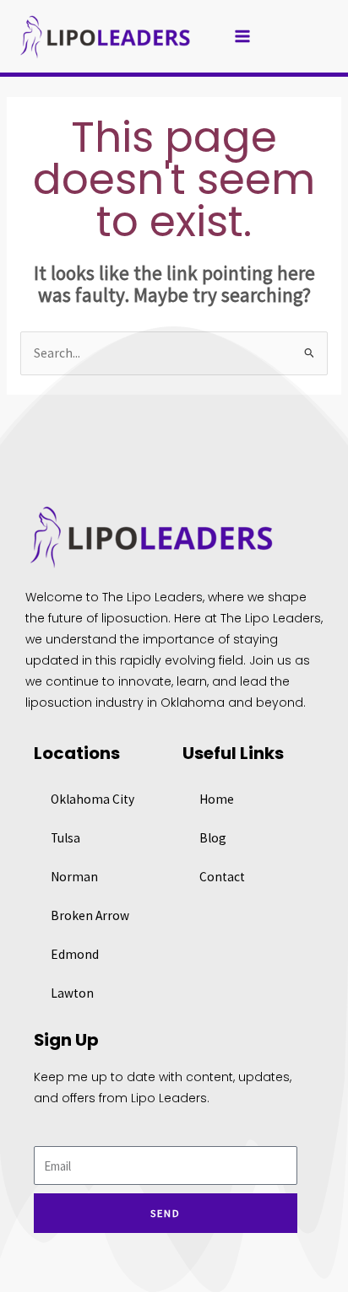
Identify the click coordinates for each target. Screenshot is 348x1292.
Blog (212, 838)
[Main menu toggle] (243, 37)
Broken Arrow (90, 915)
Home (216, 799)
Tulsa (65, 838)
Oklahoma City (92, 799)
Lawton (72, 993)
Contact (222, 877)
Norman (74, 877)
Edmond (75, 954)
